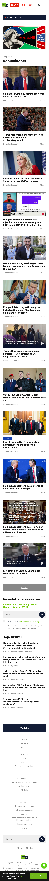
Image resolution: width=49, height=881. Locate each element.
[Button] (42, 615)
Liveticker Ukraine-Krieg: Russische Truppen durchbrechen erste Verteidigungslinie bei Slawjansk (20, 645)
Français (18, 865)
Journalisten (24, 828)
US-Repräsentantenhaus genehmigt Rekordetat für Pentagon (23, 487)
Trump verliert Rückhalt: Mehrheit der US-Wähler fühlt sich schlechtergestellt (23, 138)
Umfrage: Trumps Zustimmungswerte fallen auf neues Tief (23, 95)
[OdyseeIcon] (31, 848)
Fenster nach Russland (24, 766)
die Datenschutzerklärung (29, 622)
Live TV (14, 5)
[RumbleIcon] (27, 848)
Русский (20, 863)
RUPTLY (24, 762)
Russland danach (24, 778)
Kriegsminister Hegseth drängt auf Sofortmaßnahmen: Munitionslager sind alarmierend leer (22, 310)
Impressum (24, 802)
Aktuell (24, 739)
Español (39, 863)
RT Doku (24, 790)
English (10, 863)
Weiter (24, 588)
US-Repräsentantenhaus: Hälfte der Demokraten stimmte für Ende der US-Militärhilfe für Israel (23, 530)
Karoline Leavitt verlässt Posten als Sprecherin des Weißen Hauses (23, 180)
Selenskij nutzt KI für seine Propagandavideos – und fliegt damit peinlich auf (21, 701)
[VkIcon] (22, 848)
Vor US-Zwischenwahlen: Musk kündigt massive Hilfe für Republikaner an (24, 398)
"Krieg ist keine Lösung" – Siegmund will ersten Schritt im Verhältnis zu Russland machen (23, 673)
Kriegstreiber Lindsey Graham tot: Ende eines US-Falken (22, 572)
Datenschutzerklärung (24, 806)
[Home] (5, 5)
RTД (24, 758)
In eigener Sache (24, 824)
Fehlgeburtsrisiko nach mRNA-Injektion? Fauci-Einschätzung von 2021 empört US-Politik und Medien (22, 222)
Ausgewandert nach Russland (24, 782)
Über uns (24, 814)
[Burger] (44, 5)
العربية (29, 863)
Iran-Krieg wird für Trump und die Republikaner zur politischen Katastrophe (21, 445)
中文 (36, 865)
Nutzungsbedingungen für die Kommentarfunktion (24, 819)
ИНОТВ (24, 754)
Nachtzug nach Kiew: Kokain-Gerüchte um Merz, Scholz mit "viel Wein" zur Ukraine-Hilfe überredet (24, 659)
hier (21, 876)
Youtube (24, 728)
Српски (28, 865)
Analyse (24, 743)
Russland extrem (24, 786)
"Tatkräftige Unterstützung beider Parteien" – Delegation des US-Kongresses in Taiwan (22, 354)
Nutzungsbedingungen (24, 810)
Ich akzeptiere (23, 622)
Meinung (24, 747)
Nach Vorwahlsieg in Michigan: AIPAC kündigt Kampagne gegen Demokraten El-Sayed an (24, 266)
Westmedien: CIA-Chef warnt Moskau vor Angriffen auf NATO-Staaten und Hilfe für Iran (24, 687)
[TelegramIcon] (18, 848)
